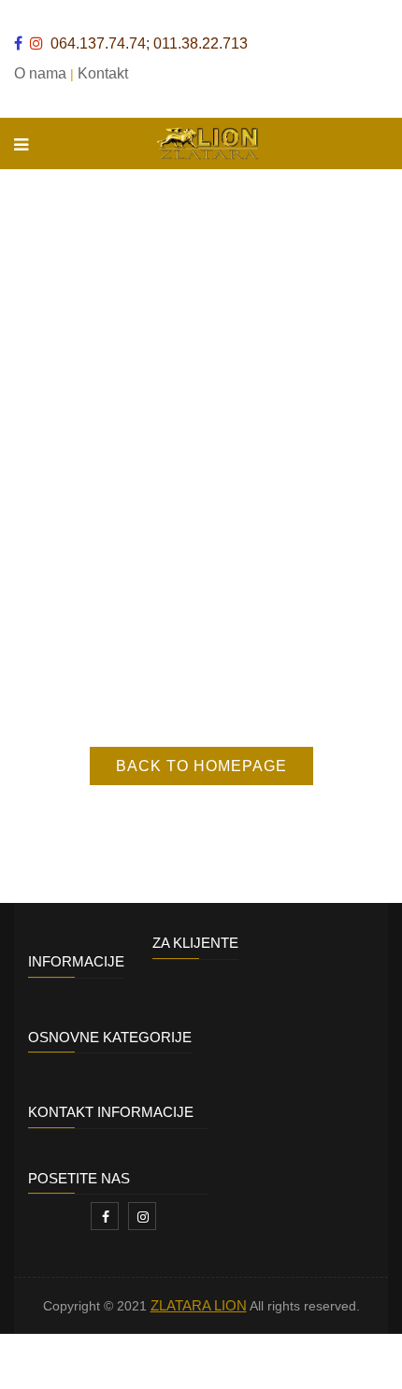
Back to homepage (201, 766)
